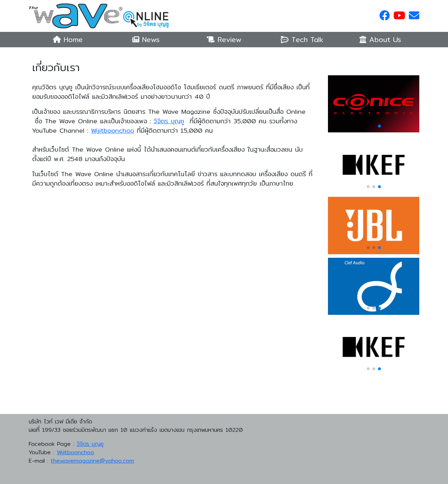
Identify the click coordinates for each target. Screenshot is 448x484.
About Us (383, 39)
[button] (368, 126)
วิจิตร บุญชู (169, 121)
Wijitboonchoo (112, 130)
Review (228, 39)
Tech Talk (306, 39)
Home (73, 39)
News (149, 39)
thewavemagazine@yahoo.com (92, 460)
